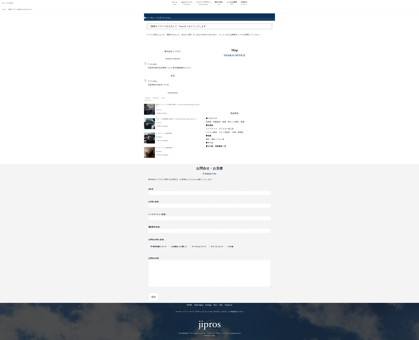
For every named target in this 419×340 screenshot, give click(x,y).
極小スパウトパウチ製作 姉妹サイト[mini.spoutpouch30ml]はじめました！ (178, 105)
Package (208, 305)
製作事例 (159, 137)
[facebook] (207, 317)
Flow (215, 305)
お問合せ (244, 3)
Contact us (228, 305)
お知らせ (159, 110)
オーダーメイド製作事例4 (164, 147)
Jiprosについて (186, 3)
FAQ (220, 305)
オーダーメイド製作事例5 (164, 133)
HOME (189, 305)
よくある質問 (232, 3)
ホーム (174, 3)
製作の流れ (219, 3)
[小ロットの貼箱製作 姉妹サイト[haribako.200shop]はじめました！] (149, 123)
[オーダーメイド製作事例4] (149, 152)
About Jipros (198, 305)
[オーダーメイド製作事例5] (149, 138)
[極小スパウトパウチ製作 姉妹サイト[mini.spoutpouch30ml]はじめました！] (149, 109)
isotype (213, 335)
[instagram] (211, 317)
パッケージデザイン (203, 3)
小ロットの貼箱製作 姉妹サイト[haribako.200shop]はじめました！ (177, 119)
